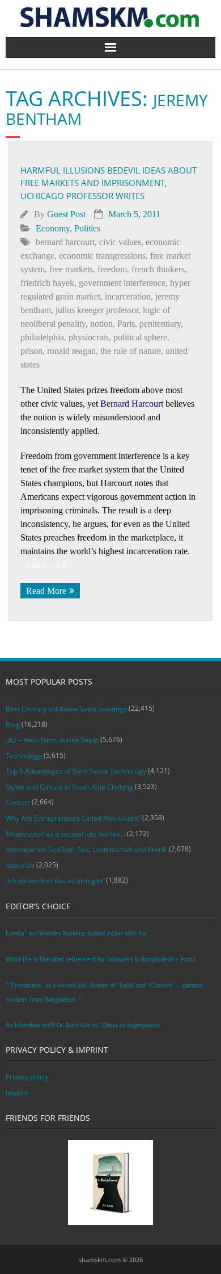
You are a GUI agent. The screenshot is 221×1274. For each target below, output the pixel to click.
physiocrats (89, 337)
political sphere (140, 337)
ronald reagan (71, 351)
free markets (71, 269)
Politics (87, 228)
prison (31, 351)
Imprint (17, 1093)
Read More (46, 591)
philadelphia (42, 337)
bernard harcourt (65, 242)
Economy (53, 228)
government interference (122, 283)
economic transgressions (102, 255)
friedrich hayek (47, 283)
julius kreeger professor (97, 310)
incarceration (128, 296)
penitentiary (160, 323)
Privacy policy (27, 1077)
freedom (112, 269)
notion (101, 323)
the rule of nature (130, 351)
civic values (120, 242)
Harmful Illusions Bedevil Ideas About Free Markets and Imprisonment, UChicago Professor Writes (108, 182)
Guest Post (66, 214)
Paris (126, 323)
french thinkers (158, 269)
